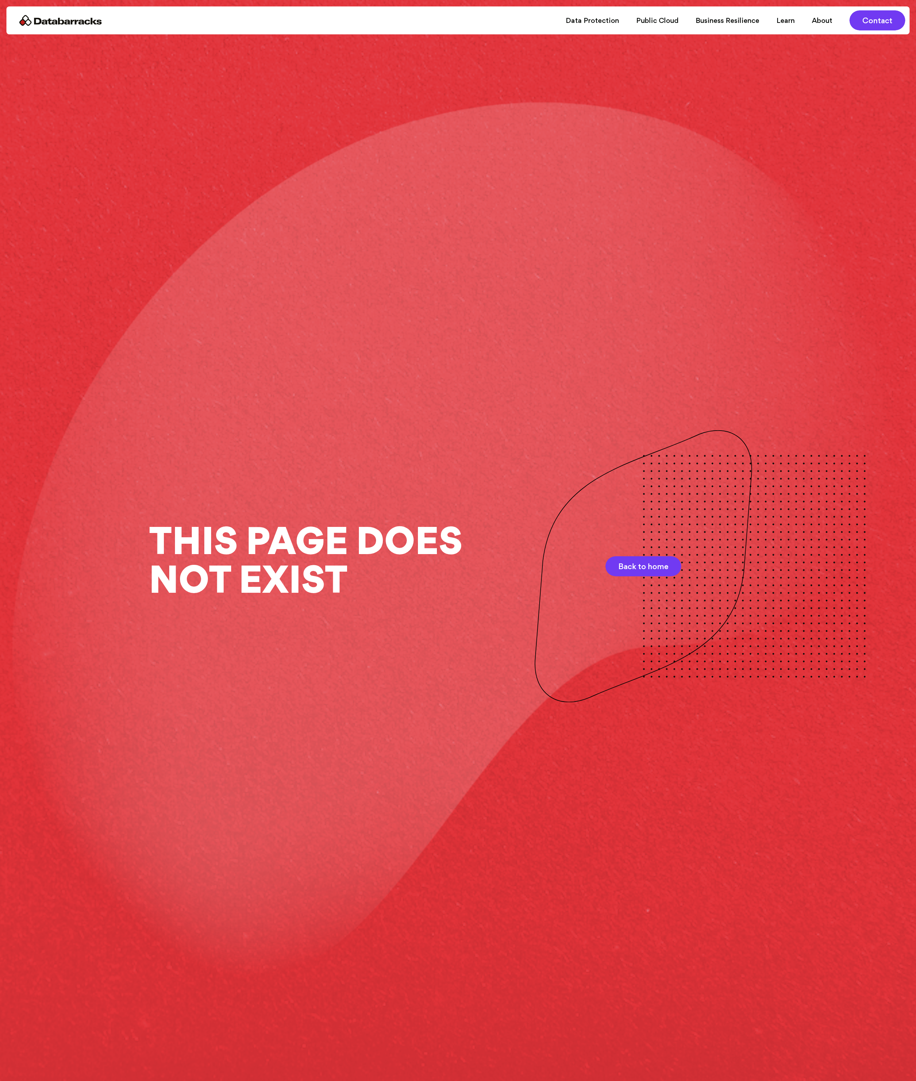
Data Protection (592, 20)
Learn (785, 20)
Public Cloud (657, 20)
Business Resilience (727, 20)
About (822, 20)
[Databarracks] (60, 20)
